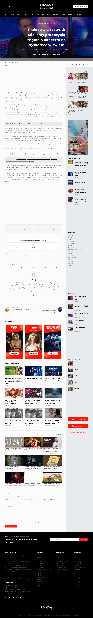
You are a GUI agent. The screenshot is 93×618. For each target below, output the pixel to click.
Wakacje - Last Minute (62, 561)
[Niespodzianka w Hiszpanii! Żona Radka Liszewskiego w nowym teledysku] (53, 413)
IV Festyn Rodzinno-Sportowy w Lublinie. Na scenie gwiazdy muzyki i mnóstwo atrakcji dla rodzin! (81, 164)
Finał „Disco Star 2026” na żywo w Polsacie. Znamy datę (81, 182)
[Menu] (5, 6)
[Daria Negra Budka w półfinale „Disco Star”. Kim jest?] (33, 371)
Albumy (33, 14)
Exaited (77, 388)
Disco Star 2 (71, 241)
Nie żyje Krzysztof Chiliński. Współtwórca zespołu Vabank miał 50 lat (13, 422)
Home (12, 14)
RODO (76, 571)
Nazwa (7, 499)
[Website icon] (33, 295)
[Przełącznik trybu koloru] (9, 6)
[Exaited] (70, 389)
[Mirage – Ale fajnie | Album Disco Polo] (70, 322)
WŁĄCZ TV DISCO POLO (80, 6)
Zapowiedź (41, 14)
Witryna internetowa (49, 499)
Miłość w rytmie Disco (75, 249)
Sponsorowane (72, 257)
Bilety (75, 557)
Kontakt (76, 565)
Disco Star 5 (71, 243)
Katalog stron (60, 565)
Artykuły (19, 14)
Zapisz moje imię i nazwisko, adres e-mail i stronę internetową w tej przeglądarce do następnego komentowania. (31, 522)
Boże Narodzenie (10, 256)
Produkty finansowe (62, 569)
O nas (75, 555)
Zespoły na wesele (79, 559)
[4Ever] (70, 369)
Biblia (57, 571)
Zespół (70, 265)
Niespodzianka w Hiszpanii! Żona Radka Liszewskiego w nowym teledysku (53, 422)
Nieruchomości (60, 559)
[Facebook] (72, 64)
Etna (76, 382)
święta (7, 258)
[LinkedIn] (80, 64)
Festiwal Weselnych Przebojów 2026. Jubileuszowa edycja (11, 402)
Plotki (26, 14)
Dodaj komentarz (9, 506)
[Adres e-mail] (87, 64)
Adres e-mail (28, 499)
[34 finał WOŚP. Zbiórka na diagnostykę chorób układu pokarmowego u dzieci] (33, 393)
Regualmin (77, 569)
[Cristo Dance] (70, 363)
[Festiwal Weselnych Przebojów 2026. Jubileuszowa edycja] (14, 393)
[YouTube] (16, 597)
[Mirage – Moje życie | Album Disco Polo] (70, 329)
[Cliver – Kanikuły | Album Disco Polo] (70, 315)
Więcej (79, 14)
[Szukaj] (5, 14)
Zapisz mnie (83, 539)
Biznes (58, 557)
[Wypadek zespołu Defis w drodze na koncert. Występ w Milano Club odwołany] (53, 393)
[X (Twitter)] (76, 64)
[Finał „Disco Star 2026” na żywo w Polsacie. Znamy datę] (53, 371)
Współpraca (77, 563)
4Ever (76, 369)
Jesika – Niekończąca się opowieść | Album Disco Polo (81, 306)
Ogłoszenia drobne (61, 567)
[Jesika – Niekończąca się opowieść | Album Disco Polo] (70, 306)
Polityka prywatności (80, 567)
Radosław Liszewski (34, 256)
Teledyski (55, 14)
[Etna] (70, 382)
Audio (48, 14)
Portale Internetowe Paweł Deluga (52, 615)
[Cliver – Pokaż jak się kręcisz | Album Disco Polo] (70, 298)
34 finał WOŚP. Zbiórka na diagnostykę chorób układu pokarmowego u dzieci (33, 402)
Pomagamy (77, 561)
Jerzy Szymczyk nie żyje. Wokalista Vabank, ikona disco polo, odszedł (33, 422)
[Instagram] (13, 597)
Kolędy (70, 245)
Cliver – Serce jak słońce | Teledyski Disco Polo (76, 147)
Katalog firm (59, 563)
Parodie (63, 14)
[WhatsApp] (83, 64)
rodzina (44, 256)
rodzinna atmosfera (54, 256)
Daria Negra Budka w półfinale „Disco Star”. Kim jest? (81, 174)
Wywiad (70, 261)
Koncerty (71, 247)
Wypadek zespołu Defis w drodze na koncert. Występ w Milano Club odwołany (53, 402)
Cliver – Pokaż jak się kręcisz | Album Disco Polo (80, 298)
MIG (76, 375)
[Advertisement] (33, 80)
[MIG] (70, 376)
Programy (70, 14)
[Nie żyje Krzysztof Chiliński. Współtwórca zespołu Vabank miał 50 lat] (14, 413)
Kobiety (58, 555)
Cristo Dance (78, 363)
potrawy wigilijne (22, 256)
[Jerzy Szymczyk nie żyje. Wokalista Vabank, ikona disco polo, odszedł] (33, 413)
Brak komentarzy (43, 54)
